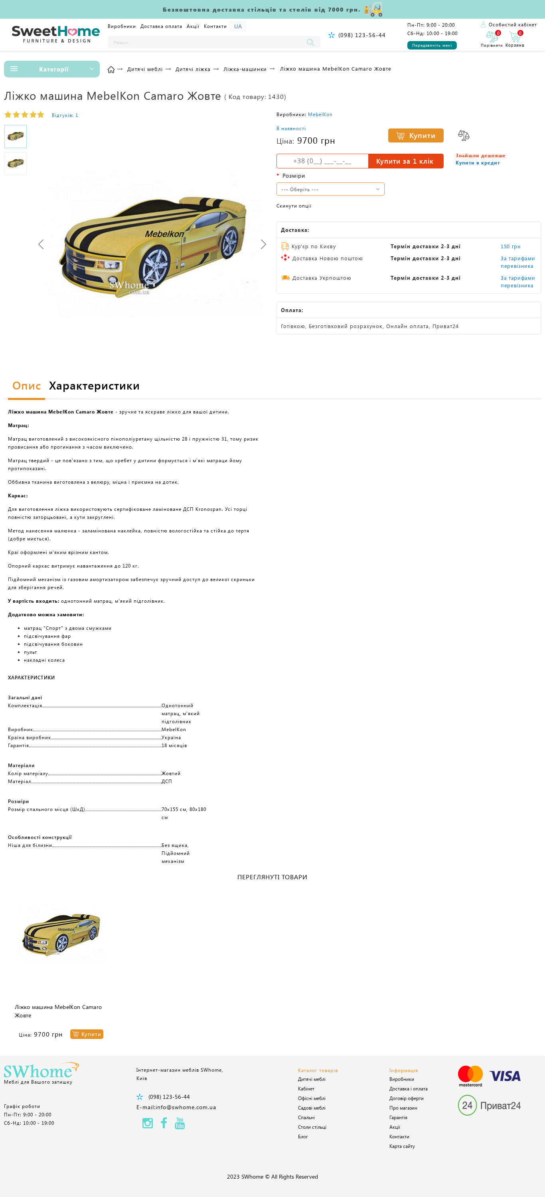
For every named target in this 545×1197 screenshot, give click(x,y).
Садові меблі (312, 1107)
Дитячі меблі (312, 1079)
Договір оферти (406, 1098)
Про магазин (403, 1107)
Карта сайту (402, 1146)
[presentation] (41, 244)
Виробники (122, 26)
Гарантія (398, 1117)
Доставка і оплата (408, 1088)
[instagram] (147, 1125)
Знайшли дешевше (481, 155)
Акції (193, 26)
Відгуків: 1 (65, 115)
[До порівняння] (464, 135)
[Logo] (56, 35)
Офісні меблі (312, 1098)
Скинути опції (294, 205)
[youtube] (180, 1125)
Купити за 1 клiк (405, 160)
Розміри (293, 175)
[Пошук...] (312, 42)
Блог (303, 1136)
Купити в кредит (478, 162)
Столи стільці (312, 1127)
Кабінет (306, 1088)
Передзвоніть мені (432, 45)
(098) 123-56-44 (362, 35)
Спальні (306, 1117)
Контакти (215, 26)
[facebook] (163, 1125)
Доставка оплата (161, 26)
